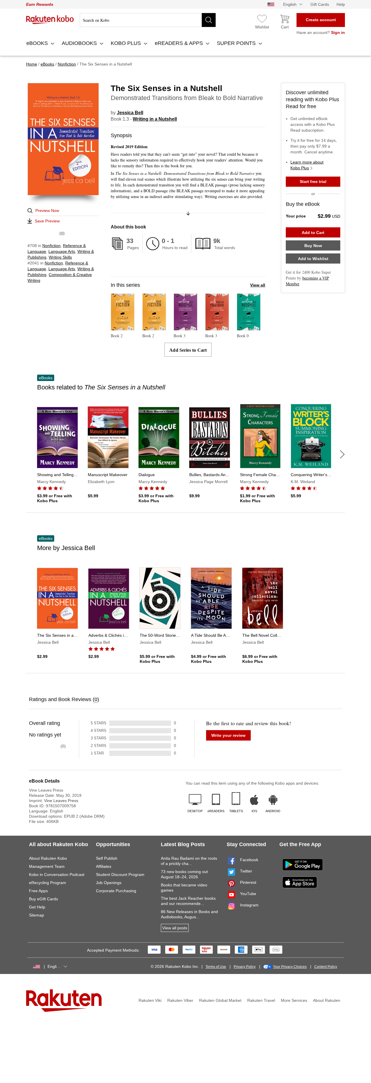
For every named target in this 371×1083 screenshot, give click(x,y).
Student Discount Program (120, 874)
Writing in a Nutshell (155, 119)
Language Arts (61, 251)
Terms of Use (215, 967)
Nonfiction (51, 245)
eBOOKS (37, 43)
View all (257, 285)
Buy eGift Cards (43, 899)
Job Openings (108, 882)
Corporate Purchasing (116, 890)
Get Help (37, 907)
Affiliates (103, 866)
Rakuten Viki (150, 1000)
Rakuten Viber (180, 1000)
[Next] (342, 454)
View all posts (174, 928)
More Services (294, 1000)
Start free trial (313, 181)
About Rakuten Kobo (48, 858)
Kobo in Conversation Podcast (56, 874)
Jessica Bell (130, 112)
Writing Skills (60, 257)
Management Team (47, 866)
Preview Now (47, 210)
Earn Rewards (39, 4)
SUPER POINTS (237, 43)
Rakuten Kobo (50, 19)
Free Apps (38, 890)
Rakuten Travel (261, 1000)
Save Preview (47, 221)
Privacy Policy (245, 967)
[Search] (209, 20)
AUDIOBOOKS (80, 43)
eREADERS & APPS (179, 43)
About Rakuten (326, 1000)
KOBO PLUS (126, 43)
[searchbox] (148, 20)
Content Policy (325, 967)
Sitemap (36, 915)
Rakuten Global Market (220, 1000)
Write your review (228, 735)
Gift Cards (319, 4)
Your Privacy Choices (290, 967)
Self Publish (106, 858)
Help (341, 4)
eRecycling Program (47, 882)
